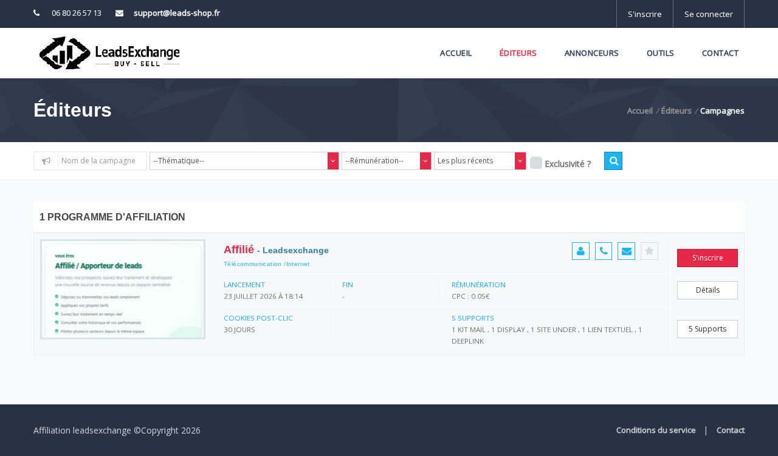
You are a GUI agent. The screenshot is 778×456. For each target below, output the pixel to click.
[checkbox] (536, 163)
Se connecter (708, 14)
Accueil (456, 52)
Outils (661, 52)
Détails (708, 290)
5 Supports (707, 329)
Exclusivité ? (568, 163)
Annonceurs (592, 52)
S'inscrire (645, 14)
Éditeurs (518, 52)
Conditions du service (656, 429)
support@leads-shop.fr (177, 12)
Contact (720, 52)
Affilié (276, 249)
